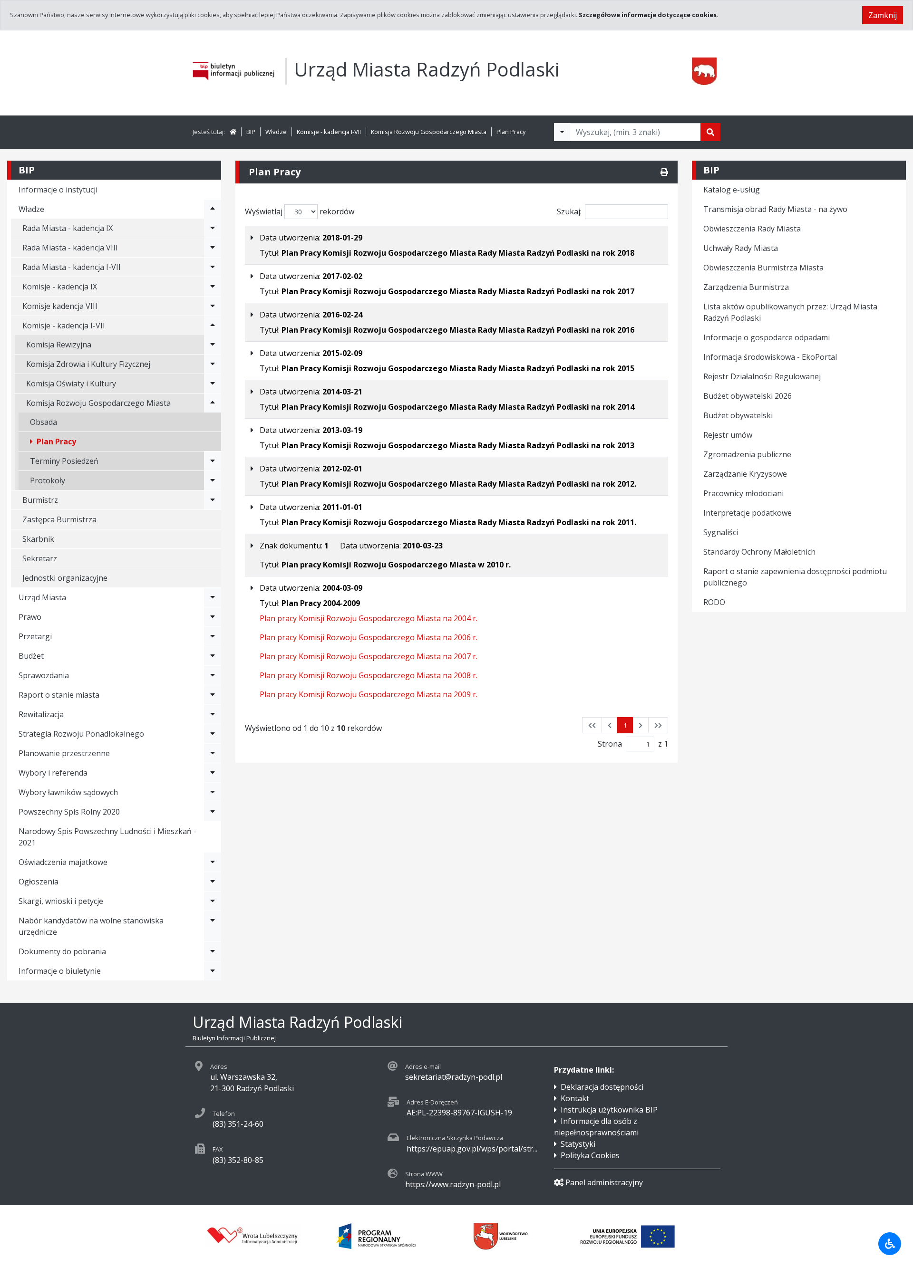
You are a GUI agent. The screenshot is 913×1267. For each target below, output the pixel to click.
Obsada (43, 422)
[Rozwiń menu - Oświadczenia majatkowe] (212, 862)
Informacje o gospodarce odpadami (766, 337)
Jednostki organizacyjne (64, 578)
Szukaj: (569, 211)
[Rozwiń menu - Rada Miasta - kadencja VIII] (212, 247)
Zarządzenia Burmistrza (746, 287)
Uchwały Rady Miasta (740, 248)
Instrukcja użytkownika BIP (609, 1109)
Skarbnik (38, 539)
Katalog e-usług (731, 189)
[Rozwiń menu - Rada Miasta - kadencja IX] (212, 228)
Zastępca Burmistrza (59, 519)
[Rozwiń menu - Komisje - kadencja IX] (212, 286)
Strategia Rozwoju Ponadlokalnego (81, 734)
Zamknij (882, 15)
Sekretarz (39, 558)
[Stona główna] (233, 131)
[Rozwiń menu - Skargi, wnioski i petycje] (212, 901)
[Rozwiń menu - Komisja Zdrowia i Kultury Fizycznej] (212, 364)
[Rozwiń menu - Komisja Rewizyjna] (212, 344)
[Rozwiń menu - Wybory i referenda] (212, 772)
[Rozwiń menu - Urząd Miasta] (212, 597)
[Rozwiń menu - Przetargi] (212, 636)
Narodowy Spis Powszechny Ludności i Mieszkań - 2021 (107, 837)
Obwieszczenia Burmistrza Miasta (763, 267)
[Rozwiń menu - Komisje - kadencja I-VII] (212, 325)
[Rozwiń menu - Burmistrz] (212, 499)
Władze (276, 131)
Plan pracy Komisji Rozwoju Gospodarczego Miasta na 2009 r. (368, 694)
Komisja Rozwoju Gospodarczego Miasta (428, 131)
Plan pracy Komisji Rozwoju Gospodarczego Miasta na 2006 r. (368, 637)
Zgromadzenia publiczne (747, 454)
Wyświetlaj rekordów (299, 211)
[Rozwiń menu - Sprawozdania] (212, 675)
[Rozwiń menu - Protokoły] (212, 480)
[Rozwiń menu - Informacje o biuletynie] (212, 970)
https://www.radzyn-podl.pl (453, 1184)
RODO (714, 602)
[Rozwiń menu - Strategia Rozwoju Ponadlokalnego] (212, 733)
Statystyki (578, 1144)
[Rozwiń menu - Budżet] (212, 655)
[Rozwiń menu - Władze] (212, 209)
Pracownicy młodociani (743, 493)
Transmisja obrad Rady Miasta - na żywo (775, 209)
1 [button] (625, 725)
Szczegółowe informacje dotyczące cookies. (649, 14)
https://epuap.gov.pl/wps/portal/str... (472, 1148)
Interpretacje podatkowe (747, 513)
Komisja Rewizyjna (58, 344)
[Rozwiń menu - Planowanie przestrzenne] (212, 753)
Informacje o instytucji (58, 189)
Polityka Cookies (590, 1155)
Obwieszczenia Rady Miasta (752, 228)
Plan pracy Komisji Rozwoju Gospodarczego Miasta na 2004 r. (368, 618)
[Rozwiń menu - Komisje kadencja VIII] (212, 306)
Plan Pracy (510, 131)
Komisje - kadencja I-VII (329, 131)
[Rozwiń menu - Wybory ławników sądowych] (212, 792)
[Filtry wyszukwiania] (562, 132)
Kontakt (575, 1098)
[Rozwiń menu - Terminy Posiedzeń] (212, 460)
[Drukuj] (664, 172)
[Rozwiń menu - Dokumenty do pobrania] (212, 951)
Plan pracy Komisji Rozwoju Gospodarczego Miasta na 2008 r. (368, 675)
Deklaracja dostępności (602, 1087)
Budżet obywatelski (738, 415)
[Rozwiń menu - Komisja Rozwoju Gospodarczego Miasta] (212, 403)
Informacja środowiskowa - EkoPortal (770, 357)
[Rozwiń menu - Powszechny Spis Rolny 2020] (212, 811)
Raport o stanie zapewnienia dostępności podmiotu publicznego (795, 577)
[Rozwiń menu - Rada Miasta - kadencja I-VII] (212, 267)
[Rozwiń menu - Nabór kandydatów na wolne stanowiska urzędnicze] (212, 926)
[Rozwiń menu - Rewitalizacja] (212, 714)
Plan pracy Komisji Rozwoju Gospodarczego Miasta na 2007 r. (368, 656)
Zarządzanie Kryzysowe (745, 474)
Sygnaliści (720, 532)
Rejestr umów (727, 435)
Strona (610, 744)
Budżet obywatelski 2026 (747, 396)
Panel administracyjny (604, 1182)
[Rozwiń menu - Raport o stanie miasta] (212, 694)
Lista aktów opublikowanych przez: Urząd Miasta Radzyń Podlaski (790, 312)
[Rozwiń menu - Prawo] (212, 616)
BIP (250, 131)
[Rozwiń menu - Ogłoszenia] (212, 881)
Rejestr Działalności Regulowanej (762, 376)
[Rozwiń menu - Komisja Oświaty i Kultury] (212, 383)
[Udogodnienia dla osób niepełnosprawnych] (889, 1243)
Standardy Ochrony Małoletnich (759, 552)
